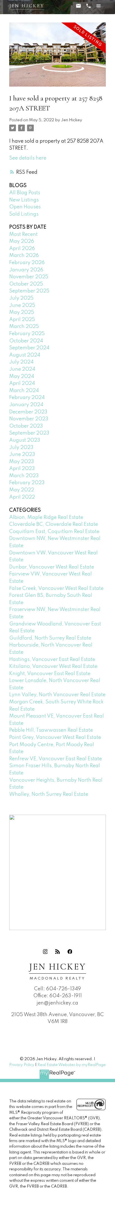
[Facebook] (70, 952)
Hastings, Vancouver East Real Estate (52, 659)
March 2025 (24, 326)
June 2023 (22, 454)
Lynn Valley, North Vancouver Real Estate (57, 694)
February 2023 (27, 482)
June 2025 (22, 305)
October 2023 (26, 426)
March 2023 (24, 475)
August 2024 (24, 355)
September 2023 (29, 433)
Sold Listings (24, 214)
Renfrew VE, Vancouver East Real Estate (55, 758)
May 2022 (21, 490)
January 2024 (26, 404)
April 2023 (22, 468)
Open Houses (25, 206)
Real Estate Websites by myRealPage (71, 1065)
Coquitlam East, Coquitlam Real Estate (54, 531)
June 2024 (22, 369)
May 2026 (21, 241)
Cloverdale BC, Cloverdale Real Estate (53, 524)
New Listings (24, 200)
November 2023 (28, 418)
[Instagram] (45, 952)
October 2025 (26, 284)
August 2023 (24, 440)
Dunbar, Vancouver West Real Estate (51, 567)
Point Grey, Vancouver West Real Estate (55, 737)
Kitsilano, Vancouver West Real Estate (53, 666)
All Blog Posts (24, 192)
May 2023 (21, 461)
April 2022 (22, 497)
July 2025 (21, 298)
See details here (27, 158)
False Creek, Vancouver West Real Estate (56, 588)
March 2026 (24, 255)
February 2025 (27, 333)
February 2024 (27, 397)
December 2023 (28, 412)
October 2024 (26, 341)
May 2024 (21, 376)
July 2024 (21, 362)
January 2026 (26, 269)
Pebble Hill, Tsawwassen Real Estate (51, 730)
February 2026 (27, 262)
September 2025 (29, 291)
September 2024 (29, 347)
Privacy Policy (21, 1065)
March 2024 (24, 390)
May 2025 (21, 312)
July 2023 (21, 447)
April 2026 (22, 248)
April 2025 (22, 319)
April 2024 (22, 383)
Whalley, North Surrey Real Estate (48, 794)
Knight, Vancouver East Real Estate (49, 673)
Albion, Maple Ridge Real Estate (46, 517)
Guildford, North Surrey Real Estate (50, 638)
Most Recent (23, 234)
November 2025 (28, 276)
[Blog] (57, 952)
